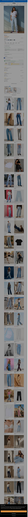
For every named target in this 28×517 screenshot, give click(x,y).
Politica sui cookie (13, 508)
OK (13, 511)
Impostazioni (14, 513)
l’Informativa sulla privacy (18, 508)
